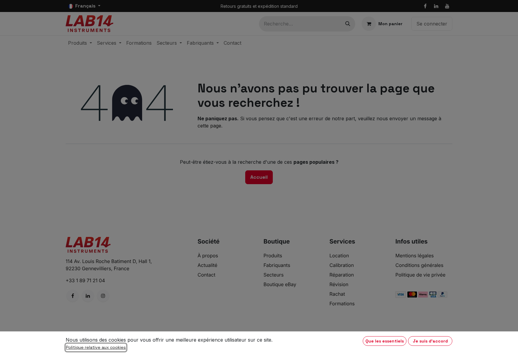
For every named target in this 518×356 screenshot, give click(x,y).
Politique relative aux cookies (96, 347)
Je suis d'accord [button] (430, 341)
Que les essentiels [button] (384, 341)
